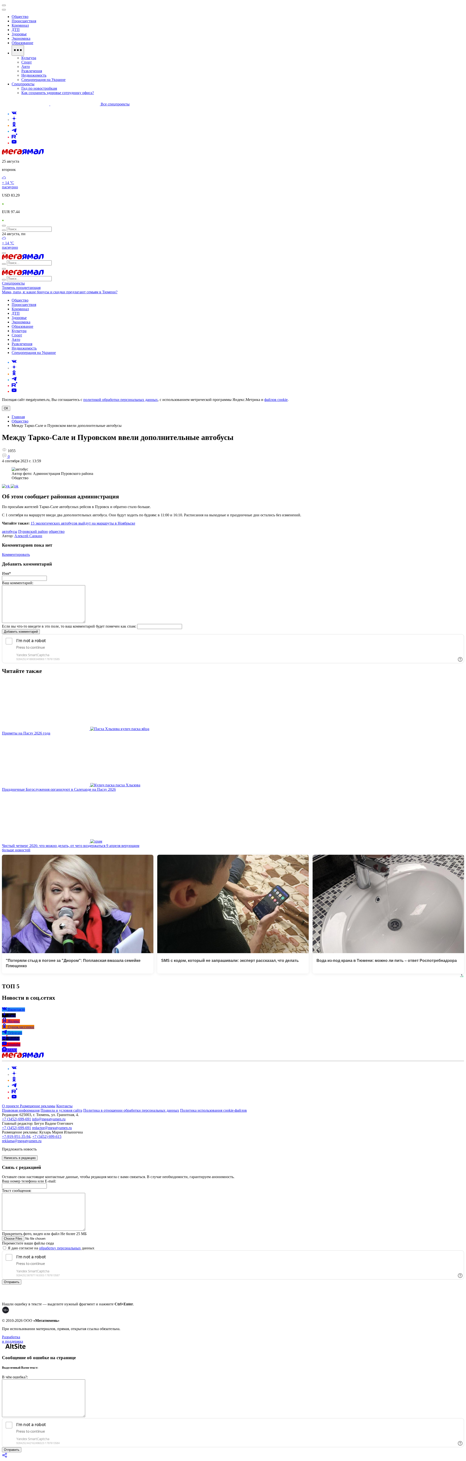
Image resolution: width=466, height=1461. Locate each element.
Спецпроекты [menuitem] (23, 84)
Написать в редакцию (20, 1158)
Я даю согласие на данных (50, 1248)
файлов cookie (276, 400)
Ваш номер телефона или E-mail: (29, 1181)
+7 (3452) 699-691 (16, 1119)
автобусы (9, 531)
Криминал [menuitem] (20, 25)
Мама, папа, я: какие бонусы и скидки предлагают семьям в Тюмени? (59, 292)
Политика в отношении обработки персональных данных (131, 1110)
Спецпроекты (13, 283)
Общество (20, 421)
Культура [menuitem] (28, 58)
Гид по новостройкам (39, 88)
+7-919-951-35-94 (16, 1136)
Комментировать (16, 554)
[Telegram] (14, 131)
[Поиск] (4, 225)
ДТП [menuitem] (16, 30)
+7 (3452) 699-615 (46, 1136)
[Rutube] (14, 137)
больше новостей (16, 850)
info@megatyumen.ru (49, 1119)
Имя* (6, 573)
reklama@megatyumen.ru (22, 1141)
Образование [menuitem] (22, 43)
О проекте (11, 1106)
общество (57, 531)
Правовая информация (21, 1110)
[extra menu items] (18, 50)
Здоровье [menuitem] (19, 34)
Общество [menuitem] (20, 17)
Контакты (64, 1106)
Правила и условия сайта (61, 1110)
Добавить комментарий (21, 631)
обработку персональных (60, 1248)
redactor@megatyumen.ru (52, 1128)
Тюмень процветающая (21, 288)
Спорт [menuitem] (26, 62)
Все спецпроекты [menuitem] (115, 104)
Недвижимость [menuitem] (33, 75)
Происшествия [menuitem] (24, 21)
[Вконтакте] (14, 114)
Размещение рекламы (37, 1106)
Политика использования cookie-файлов (213, 1110)
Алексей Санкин (28, 536)
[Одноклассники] (14, 125)
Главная (18, 417)
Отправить (11, 1282)
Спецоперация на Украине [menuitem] (43, 80)
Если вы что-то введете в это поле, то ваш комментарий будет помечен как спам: (69, 626)
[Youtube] (14, 143)
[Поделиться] (5, 1457)
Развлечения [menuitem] (31, 71)
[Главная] (23, 153)
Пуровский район (33, 531)
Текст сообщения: (16, 1191)
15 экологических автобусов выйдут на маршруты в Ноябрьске (83, 523)
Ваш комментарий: (17, 583)
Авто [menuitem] (25, 66)
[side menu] (4, 9)
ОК (6, 408)
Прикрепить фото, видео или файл (44, 1234)
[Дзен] (14, 120)
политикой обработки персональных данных (120, 400)
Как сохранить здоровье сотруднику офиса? (57, 93)
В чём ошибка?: (15, 1377)
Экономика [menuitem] (21, 38)
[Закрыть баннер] (4, 5)
